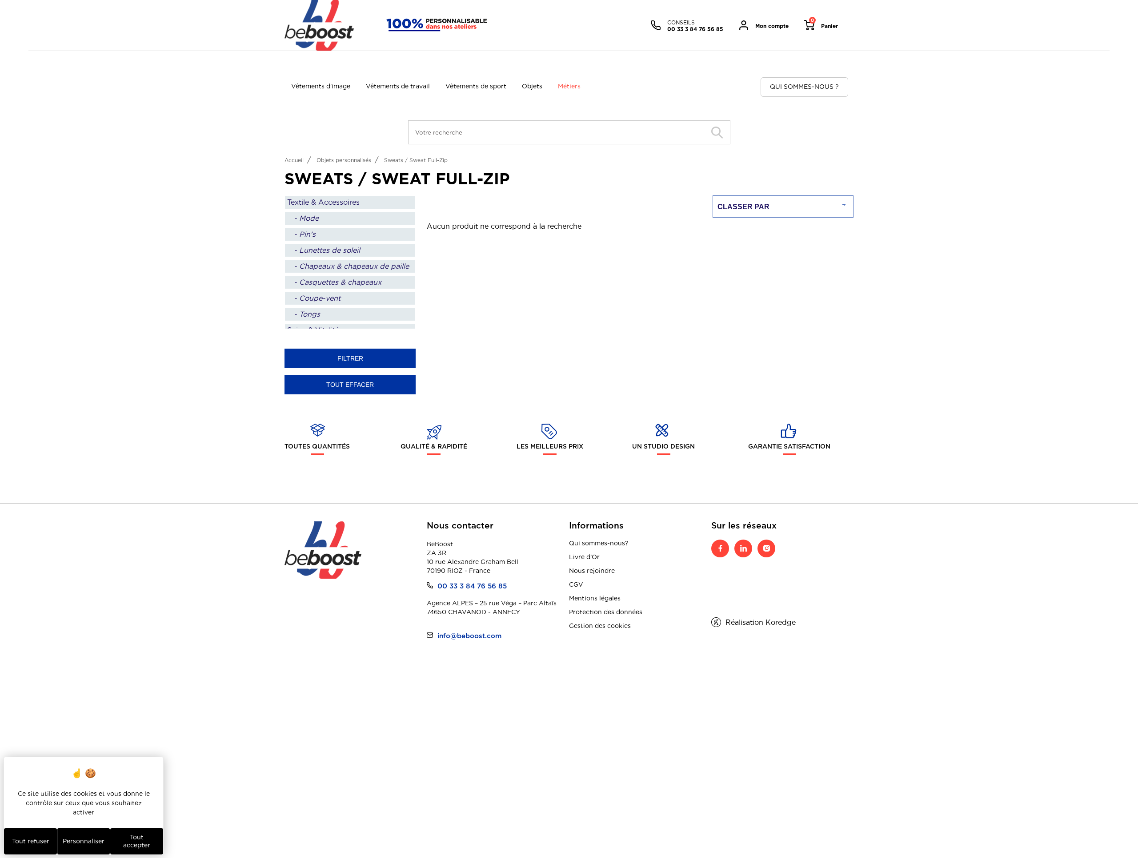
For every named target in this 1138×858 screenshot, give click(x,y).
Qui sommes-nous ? (804, 86)
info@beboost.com (469, 636)
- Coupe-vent (317, 298)
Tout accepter (136, 841)
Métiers (569, 86)
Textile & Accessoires (323, 202)
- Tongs (307, 314)
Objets (532, 86)
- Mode (306, 218)
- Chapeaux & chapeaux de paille (351, 266)
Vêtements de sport (475, 86)
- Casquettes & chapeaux (337, 282)
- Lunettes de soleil (327, 250)
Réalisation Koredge (760, 622)
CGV (576, 584)
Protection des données (605, 612)
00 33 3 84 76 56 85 (472, 586)
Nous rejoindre (592, 570)
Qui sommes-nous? (599, 543)
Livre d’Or (584, 556)
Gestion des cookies (600, 625)
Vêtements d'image (320, 86)
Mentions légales (595, 598)
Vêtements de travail (398, 86)
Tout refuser (30, 841)
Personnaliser (83, 841)
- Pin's (305, 234)
